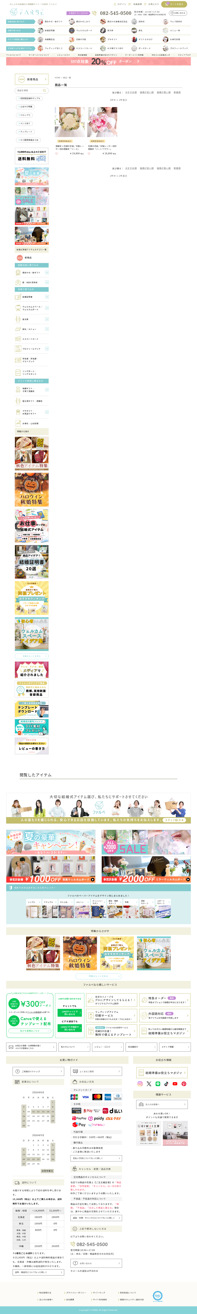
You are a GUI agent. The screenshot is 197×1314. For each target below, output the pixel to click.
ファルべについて (13, 55)
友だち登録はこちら (30, 1031)
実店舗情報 (82, 55)
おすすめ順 (131, 92)
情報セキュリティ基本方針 (132, 1299)
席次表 (110, 30)
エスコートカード (84, 48)
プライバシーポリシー (76, 1293)
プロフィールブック (179, 48)
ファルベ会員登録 (34, 1012)
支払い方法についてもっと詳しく (88, 1158)
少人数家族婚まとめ (29, 140)
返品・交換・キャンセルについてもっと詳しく (94, 1218)
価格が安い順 (147, 92)
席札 (141, 30)
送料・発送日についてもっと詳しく (31, 1272)
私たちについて (68, 1047)
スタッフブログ (184, 55)
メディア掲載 (168, 1047)
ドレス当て (25, 123)
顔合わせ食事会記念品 (117, 21)
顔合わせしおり (83, 21)
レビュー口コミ (63, 55)
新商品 (28, 257)
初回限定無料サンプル (30, 98)
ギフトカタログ (146, 39)
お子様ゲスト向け (115, 48)
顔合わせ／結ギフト (31, 272)
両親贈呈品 (50, 39)
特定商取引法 (45, 1293)
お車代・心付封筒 (30, 423)
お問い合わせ (179, 13)
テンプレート (26, 132)
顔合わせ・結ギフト (54, 21)
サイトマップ (99, 1293)
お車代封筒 (175, 39)
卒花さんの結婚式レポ (161, 55)
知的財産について (128, 1293)
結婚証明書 (50, 30)
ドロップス (25, 115)
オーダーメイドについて (39, 55)
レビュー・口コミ (102, 1047)
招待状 (142, 21)
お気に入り (153, 4)
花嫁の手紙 (81, 39)
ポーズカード (145, 48)
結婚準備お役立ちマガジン (106, 55)
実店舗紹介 (133, 1047)
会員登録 (137, 4)
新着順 (177, 92)
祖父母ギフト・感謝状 (32, 401)
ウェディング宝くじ (54, 48)
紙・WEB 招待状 (30, 282)
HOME (57, 78)
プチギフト (112, 39)
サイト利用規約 (100, 1299)
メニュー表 (175, 30)
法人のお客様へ (46, 1299)
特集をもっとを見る (32, 656)
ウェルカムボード (84, 30)
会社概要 (70, 1299)
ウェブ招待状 (176, 21)
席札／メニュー (29, 329)
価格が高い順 (164, 92)
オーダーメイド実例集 (134, 55)
